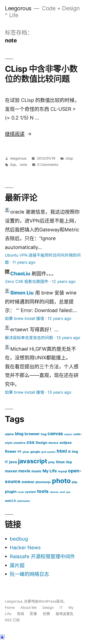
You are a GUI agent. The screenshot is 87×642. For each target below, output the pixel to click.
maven (11, 471)
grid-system (48, 452)
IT (6, 462)
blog (19, 433)
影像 (33, 614)
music (36, 471)
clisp (69, 158)
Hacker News (25, 547)
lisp (13, 165)
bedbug (19, 539)
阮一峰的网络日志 (29, 574)
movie (24, 471)
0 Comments (47, 165)
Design (41, 442)
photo (61, 481)
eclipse (66, 442)
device (53, 442)
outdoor (27, 482)
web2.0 (10, 500)
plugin (11, 491)
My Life (50, 471)
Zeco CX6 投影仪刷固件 (26, 281)
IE (69, 451)
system (30, 492)
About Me (29, 607)
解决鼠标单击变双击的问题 (29, 337)
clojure (68, 434)
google (35, 451)
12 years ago (64, 281)
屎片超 (17, 565)
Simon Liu (22, 293)
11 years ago (23, 262)
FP (19, 451)
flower (11, 451)
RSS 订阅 (12, 620)
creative (19, 442)
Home (10, 607)
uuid (62, 492)
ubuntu (54, 492)
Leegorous (18, 8)
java (13, 462)
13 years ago (68, 337)
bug (43, 434)
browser (32, 434)
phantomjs (43, 482)
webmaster (23, 501)
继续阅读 (18, 134)
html (62, 451)
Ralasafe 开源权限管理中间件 (42, 556)
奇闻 (20, 614)
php (74, 482)
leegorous (18, 158)
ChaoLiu (20, 273)
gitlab (26, 452)
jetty (51, 462)
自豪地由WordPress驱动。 (45, 601)
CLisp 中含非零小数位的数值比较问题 (41, 74)
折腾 (46, 614)
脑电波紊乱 (65, 614)
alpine (9, 434)
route (21, 492)
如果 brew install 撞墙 (24, 318)
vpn (68, 492)
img (75, 451)
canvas (55, 433)
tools (43, 491)
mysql (62, 471)
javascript (32, 461)
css (31, 442)
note (23, 165)
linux (60, 462)
